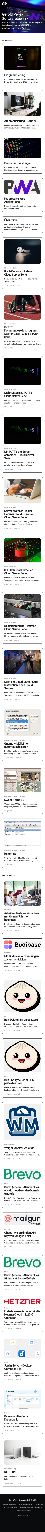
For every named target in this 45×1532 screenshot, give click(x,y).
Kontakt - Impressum (9, 1504)
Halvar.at (38, 1507)
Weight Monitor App (25, 1507)
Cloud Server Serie (11, 1507)
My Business (7, 40)
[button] (41, 4)
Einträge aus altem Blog (23, 1510)
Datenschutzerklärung (25, 1504)
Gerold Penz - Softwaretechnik (19, 1500)
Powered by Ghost (22, 1515)
